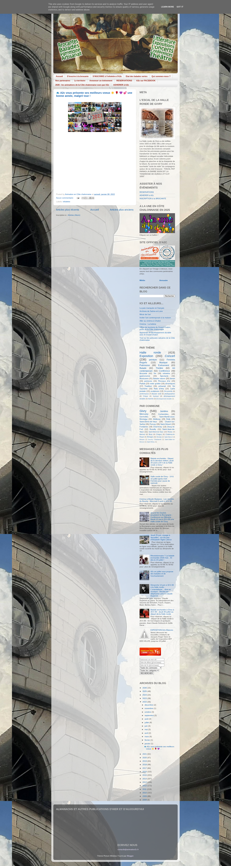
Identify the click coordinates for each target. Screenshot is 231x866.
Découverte (168, 391)
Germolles (144, 417)
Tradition (148, 386)
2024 (145, 695)
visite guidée (155, 384)
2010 (145, 793)
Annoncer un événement (100, 80)
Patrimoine (145, 365)
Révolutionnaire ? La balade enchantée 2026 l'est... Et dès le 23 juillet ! (162, 558)
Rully (168, 419)
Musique (163, 362)
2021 (145, 754)
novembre (149, 708)
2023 (145, 698)
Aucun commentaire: (65, 198)
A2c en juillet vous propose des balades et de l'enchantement (162, 574)
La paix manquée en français (152, 308)
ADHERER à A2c (121, 85)
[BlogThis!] (85, 198)
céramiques (170, 384)
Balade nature (159, 379)
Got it (180, 7)
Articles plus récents (67, 209)
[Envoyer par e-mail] (83, 198)
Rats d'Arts (159, 389)
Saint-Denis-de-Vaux (148, 422)
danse (172, 379)
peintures (148, 381)
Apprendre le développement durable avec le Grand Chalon (155, 334)
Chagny (159, 434)
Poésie (142, 384)
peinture (153, 359)
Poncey (153, 424)
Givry (143, 411)
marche (150, 399)
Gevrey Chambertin (154, 439)
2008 (145, 800)
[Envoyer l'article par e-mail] (78, 198)
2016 (145, 772)
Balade (143, 368)
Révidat (159, 437)
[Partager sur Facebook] (90, 198)
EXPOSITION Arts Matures (162, 630)
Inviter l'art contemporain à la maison (155, 318)
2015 (145, 775)
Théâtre (159, 368)
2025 (145, 691)
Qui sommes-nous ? (161, 76)
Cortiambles (163, 414)
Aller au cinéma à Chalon (150, 321)
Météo (142, 280)
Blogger (130, 856)
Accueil (59, 76)
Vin (155, 373)
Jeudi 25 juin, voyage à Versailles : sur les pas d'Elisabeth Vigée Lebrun (161, 537)
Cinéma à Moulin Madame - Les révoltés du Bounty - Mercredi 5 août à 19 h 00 (157, 500)
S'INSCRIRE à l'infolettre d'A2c (107, 76)
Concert (170, 356)
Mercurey (144, 414)
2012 (145, 786)
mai (146, 729)
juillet (147, 723)
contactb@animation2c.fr (128, 850)
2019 (145, 761)
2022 (145, 702)
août (147, 719)
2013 (145, 782)
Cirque (145, 396)
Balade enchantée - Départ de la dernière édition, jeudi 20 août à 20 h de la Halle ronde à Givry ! (162, 461)
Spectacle (164, 376)
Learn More (167, 7)
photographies (169, 394)
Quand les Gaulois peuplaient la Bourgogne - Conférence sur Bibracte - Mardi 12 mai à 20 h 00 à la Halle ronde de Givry (162, 517)
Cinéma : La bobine (148, 324)
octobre (148, 712)
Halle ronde (150, 352)
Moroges (150, 437)
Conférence (164, 371)
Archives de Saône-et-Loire (151, 311)
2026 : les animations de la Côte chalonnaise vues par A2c (82, 85)
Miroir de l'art (145, 314)
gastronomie (145, 376)
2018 (145, 765)
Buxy (150, 434)
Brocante (143, 373)
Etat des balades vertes (136, 76)
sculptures (155, 391)
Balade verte (156, 394)
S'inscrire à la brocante (77, 76)
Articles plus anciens (122, 209)
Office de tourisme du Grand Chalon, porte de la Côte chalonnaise (155, 328)
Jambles (164, 411)
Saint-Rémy (151, 442)
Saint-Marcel (168, 437)
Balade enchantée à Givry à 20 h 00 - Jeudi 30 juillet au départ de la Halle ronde (162, 612)
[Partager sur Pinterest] (93, 198)
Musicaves (144, 379)
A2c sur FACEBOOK (145, 80)
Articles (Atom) (74, 215)
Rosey (170, 432)
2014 (145, 779)
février (148, 740)
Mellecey (157, 419)
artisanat (162, 386)
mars (147, 737)
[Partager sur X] (88, 198)
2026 (145, 688)
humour (156, 396)
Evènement (163, 365)
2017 (145, 768)
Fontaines (144, 427)
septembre (149, 715)
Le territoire (79, 80)
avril (147, 733)
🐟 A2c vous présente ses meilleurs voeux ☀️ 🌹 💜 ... (159, 748)
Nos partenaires (62, 80)
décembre (149, 705)
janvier (148, 744)
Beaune (142, 439)
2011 (145, 789)
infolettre (66, 202)
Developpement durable (164, 399)
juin (146, 726)
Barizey (142, 434)
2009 (145, 796)
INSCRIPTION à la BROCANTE (153, 199)
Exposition (146, 356)
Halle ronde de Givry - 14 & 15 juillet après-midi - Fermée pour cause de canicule (162, 480)
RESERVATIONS (124, 80)
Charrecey (157, 427)
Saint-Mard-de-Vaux (156, 432)
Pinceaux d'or (164, 381)
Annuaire (163, 280)
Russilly (153, 429)
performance (144, 394)
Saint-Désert (165, 424)
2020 (145, 758)
